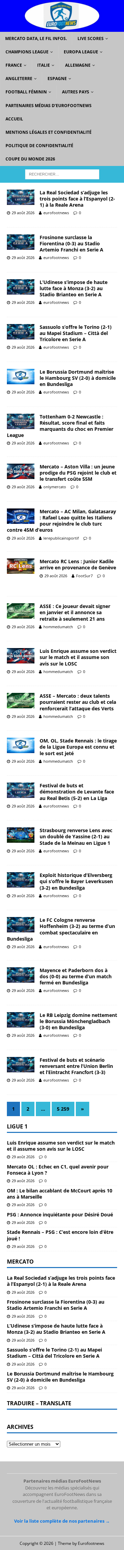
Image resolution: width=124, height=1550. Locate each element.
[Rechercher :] (62, 173)
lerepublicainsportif (61, 538)
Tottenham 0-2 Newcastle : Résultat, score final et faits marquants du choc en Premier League (60, 426)
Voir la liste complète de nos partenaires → (62, 1521)
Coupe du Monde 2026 (30, 159)
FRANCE (14, 65)
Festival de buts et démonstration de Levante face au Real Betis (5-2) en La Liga (77, 791)
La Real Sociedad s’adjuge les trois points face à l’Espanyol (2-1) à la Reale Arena (77, 198)
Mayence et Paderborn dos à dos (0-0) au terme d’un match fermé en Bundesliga (76, 976)
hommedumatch (58, 626)
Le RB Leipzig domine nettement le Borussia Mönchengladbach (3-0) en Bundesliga (78, 1021)
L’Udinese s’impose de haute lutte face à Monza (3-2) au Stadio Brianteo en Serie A (73, 288)
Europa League (81, 52)
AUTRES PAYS (75, 92)
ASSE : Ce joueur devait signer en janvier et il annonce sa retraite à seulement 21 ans (75, 612)
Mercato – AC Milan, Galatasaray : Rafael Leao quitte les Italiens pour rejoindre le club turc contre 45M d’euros (61, 520)
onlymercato (54, 486)
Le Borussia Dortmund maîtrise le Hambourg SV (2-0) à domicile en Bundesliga (78, 378)
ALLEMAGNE (78, 65)
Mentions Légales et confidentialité (49, 132)
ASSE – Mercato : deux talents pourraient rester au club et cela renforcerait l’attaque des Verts (78, 702)
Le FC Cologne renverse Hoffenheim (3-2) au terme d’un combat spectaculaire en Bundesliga (61, 929)
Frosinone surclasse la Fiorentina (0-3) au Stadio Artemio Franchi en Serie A (71, 243)
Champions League (27, 52)
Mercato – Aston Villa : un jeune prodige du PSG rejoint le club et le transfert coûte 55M (78, 472)
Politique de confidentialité (39, 145)
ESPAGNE (57, 78)
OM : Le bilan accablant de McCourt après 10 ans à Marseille (59, 1193)
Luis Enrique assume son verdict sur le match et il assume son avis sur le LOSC (78, 657)
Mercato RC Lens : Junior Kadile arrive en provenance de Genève (78, 564)
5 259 (63, 1109)
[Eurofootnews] (62, 27)
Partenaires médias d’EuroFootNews (49, 105)
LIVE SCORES (91, 38)
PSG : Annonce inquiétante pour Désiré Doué (60, 1214)
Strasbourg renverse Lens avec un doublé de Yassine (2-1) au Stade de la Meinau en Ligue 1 (76, 836)
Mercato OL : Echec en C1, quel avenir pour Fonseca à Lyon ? (57, 1169)
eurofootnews (56, 212)
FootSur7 (84, 575)
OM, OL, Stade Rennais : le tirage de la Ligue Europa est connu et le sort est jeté (78, 746)
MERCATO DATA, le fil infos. (36, 38)
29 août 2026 (23, 212)
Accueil (14, 119)
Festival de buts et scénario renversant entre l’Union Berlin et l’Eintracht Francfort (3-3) (76, 1066)
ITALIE (43, 65)
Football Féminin (26, 92)
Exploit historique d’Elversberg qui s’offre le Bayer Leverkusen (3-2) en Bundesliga (76, 881)
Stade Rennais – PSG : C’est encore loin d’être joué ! (60, 1235)
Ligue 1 (17, 1126)
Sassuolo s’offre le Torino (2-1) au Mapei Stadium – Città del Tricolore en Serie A (76, 333)
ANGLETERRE (19, 78)
